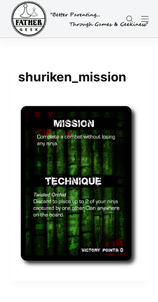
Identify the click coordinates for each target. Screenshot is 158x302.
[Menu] (145, 19)
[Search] (129, 19)
